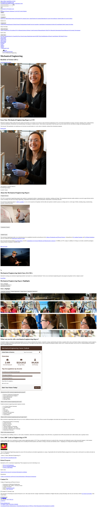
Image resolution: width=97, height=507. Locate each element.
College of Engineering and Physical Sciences (55, 237)
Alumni (12, 3)
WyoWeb (2, 3)
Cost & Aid (17, 11)
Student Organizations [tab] (15, 291)
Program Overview (4, 195)
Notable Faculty (4, 234)
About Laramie (4, 30)
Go (1, 7)
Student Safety (62, 24)
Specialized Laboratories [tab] (32, 291)
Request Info (3, 38)
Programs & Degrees (5, 11)
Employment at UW (26, 505)
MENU (2, 12)
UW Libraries (23, 18)
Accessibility (51, 505)
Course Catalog (29, 18)
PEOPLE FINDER (14, 504)
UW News (65, 36)
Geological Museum (37, 30)
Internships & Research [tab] (5, 291)
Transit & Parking (20, 24)
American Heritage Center (28, 30)
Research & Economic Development (72, 30)
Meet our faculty (4, 246)
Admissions (12, 11)
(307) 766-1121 (10, 499)
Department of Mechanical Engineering (28, 476)
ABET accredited (20, 201)
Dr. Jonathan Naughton (78, 237)
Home (5, 50)
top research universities (87, 493)
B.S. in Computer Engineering (9, 466)
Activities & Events (55, 24)
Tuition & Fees (4, 472)
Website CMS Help (59, 36)
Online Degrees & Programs (14, 18)
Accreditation (24, 472)
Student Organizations (46, 24)
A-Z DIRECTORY (5, 504)
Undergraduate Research (60, 30)
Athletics (9, 3)
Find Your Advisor (20, 36)
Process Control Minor (8, 467)
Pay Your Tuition (4, 36)
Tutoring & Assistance (37, 18)
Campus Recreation (5, 24)
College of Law (64, 18)
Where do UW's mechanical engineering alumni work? (11, 401)
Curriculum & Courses (5, 227)
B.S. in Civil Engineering (8, 465)
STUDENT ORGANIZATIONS (7, 312)
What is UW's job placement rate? (7, 432)
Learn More (3, 278)
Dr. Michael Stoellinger (89, 237)
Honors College (57, 18)
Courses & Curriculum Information (14, 472)
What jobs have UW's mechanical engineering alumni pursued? (13, 392)
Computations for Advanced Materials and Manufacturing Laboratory (41, 240)
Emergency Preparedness (17, 505)
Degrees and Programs (8, 51)
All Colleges (69, 18)
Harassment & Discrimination (43, 505)
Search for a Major (4, 18)
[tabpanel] (48, 296)
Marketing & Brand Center (49, 36)
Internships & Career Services (48, 18)
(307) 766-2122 (9, 489)
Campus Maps (27, 36)
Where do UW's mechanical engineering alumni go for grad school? (14, 417)
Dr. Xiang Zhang (19, 240)
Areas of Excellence (11, 30)
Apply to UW (3, 39)
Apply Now (3, 62)
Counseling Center (38, 24)
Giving (5, 3)
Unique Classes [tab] (24, 291)
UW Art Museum (19, 30)
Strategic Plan (45, 30)
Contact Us (3, 500)
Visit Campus (3, 37)
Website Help (9, 505)
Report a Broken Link (5, 503)
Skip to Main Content (5, 1)
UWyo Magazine (51, 30)
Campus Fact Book (69, 24)
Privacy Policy (34, 505)
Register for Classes (12, 36)
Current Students (23, 11)
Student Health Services (29, 24)
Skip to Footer (12, 1)
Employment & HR (34, 36)
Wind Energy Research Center (18, 238)
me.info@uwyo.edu (10, 487)
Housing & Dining (12, 24)
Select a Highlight (4, 283)
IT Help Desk (40, 36)
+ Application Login (18, 3)
